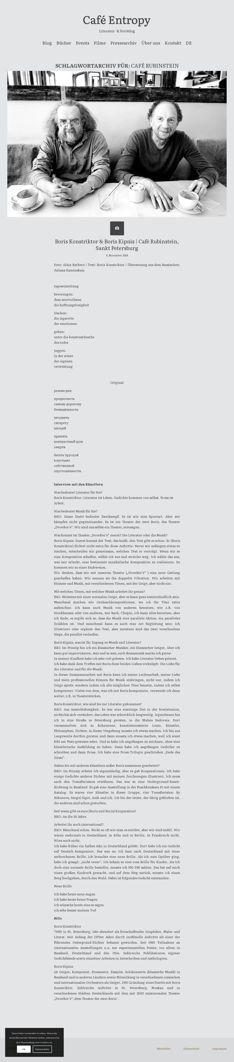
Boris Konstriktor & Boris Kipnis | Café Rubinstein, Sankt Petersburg (117, 244)
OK (24, 1049)
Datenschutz (191, 1049)
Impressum (219, 1049)
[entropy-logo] (117, 21)
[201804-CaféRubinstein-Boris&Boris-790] (117, 228)
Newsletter (164, 1049)
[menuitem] (47, 43)
